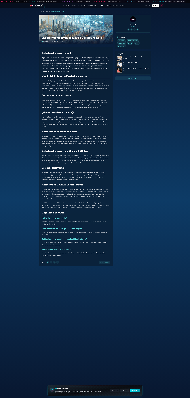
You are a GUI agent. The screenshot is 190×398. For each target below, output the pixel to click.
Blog (47, 11)
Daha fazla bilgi (77, 393)
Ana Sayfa (41, 11)
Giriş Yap (148, 5)
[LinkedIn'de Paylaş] (54, 262)
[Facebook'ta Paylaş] (51, 262)
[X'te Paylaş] (47, 262)
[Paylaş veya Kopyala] (57, 262)
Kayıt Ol (156, 5)
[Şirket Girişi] (161, 5)
